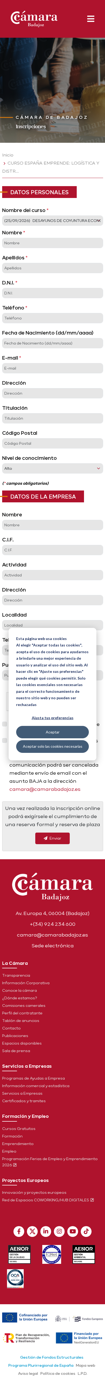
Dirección (14, 383)
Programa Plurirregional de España (41, 1365)
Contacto (11, 1028)
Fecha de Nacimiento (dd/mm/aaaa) (47, 332)
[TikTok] (86, 1231)
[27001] (51, 1254)
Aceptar (53, 732)
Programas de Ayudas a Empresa (33, 1078)
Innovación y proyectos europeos (34, 1192)
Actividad (14, 564)
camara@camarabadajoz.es (44, 789)
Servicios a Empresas (22, 1093)
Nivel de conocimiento (29, 458)
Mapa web (85, 1365)
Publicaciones (15, 1035)
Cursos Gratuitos (19, 1128)
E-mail (11, 357)
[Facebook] (18, 1231)
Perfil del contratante (22, 1013)
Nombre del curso (25, 210)
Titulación (14, 408)
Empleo (9, 1151)
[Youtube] (72, 1231)
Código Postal (19, 433)
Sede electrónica (53, 945)
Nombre (13, 232)
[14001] (84, 1254)
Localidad (14, 614)
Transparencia (16, 975)
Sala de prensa (16, 1050)
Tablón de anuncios (20, 1020)
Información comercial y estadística (35, 1085)
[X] (32, 1231)
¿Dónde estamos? (19, 998)
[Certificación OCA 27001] (15, 1278)
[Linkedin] (45, 1231)
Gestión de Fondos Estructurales (51, 1357)
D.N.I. (9, 282)
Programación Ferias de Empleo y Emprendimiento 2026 (50, 1161)
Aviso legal (28, 1373)
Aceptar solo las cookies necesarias (52, 746)
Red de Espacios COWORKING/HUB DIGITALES (46, 1200)
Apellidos (14, 257)
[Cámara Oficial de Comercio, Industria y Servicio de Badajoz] (34, 18)
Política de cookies (57, 1373)
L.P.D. (82, 1373)
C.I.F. (8, 539)
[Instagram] (59, 1231)
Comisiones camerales (24, 1005)
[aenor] (20, 1254)
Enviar (55, 838)
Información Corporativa (26, 982)
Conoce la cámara (19, 990)
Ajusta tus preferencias (53, 717)
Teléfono (14, 307)
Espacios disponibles (22, 1043)
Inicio (7, 155)
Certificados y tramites (24, 1100)
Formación (12, 1136)
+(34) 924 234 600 (52, 924)
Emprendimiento (18, 1143)
